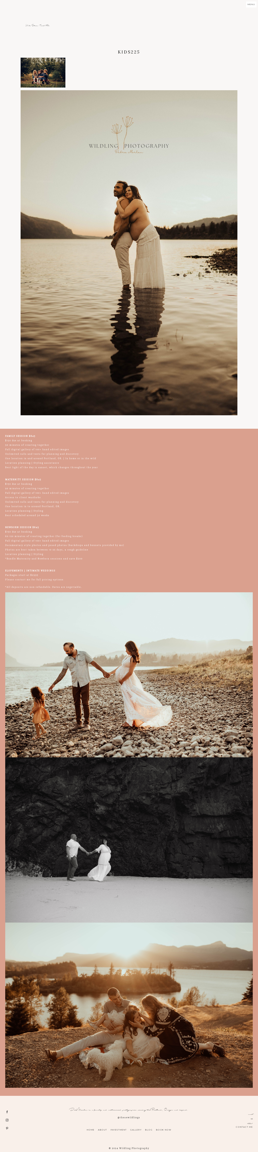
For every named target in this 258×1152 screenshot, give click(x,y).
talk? (250, 1123)
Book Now (163, 1130)
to (252, 1119)
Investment (118, 1130)
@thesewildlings (129, 1117)
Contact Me (244, 1127)
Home (91, 1130)
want (250, 1114)
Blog (148, 1130)
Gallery (136, 1130)
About (102, 1130)
